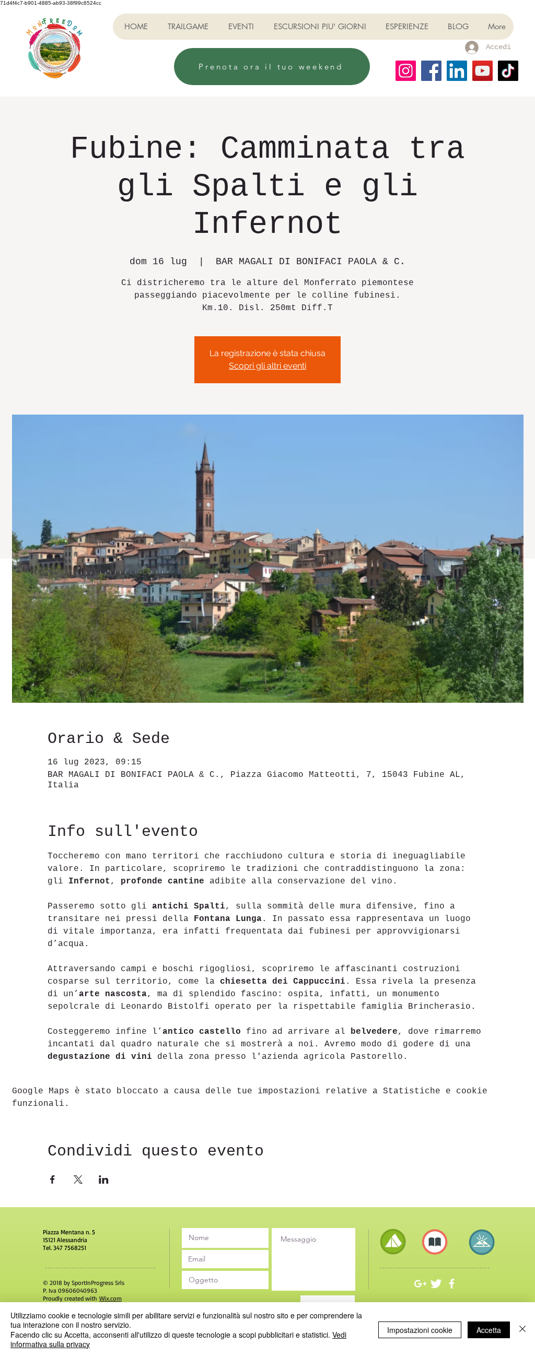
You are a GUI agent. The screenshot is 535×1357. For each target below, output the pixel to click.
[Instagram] (406, 71)
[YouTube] (482, 71)
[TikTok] (508, 71)
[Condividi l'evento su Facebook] (52, 1179)
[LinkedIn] (457, 71)
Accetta (488, 1330)
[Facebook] (431, 71)
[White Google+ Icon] (420, 1283)
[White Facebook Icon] (451, 1283)
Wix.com (110, 1298)
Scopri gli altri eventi (267, 366)
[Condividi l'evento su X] (78, 1179)
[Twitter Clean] (436, 1283)
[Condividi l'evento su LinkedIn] (104, 1179)
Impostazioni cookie (419, 1330)
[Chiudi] (522, 1330)
